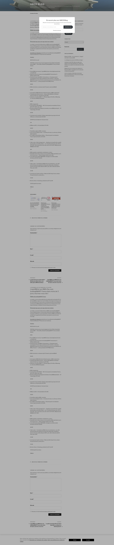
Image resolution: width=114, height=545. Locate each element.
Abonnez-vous (68, 27)
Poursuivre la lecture (57, 30)
